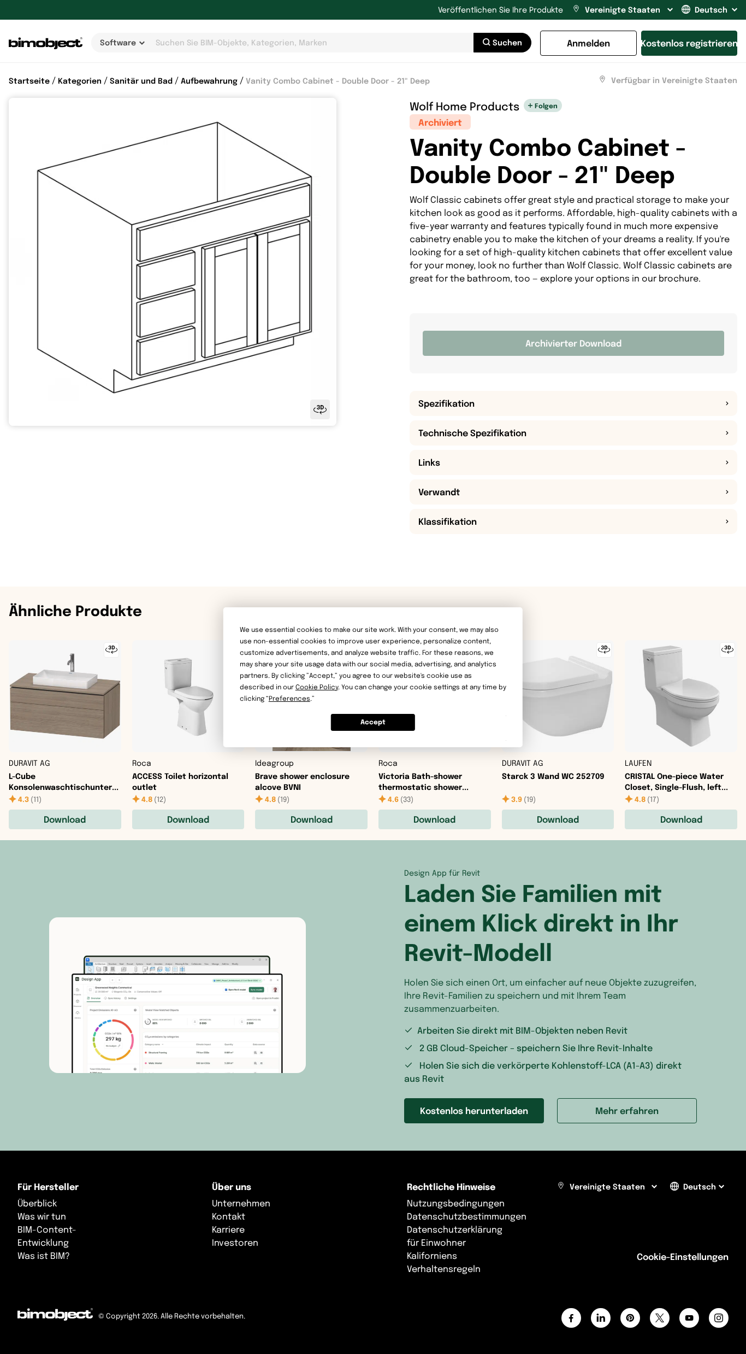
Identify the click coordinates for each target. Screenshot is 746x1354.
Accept (373, 721)
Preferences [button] (289, 698)
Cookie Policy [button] (316, 686)
